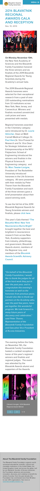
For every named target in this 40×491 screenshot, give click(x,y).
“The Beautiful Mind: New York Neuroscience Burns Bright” (19, 222)
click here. (26, 213)
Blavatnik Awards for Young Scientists (13, 4)
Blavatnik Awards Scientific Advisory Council (18, 256)
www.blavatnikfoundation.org (13, 482)
